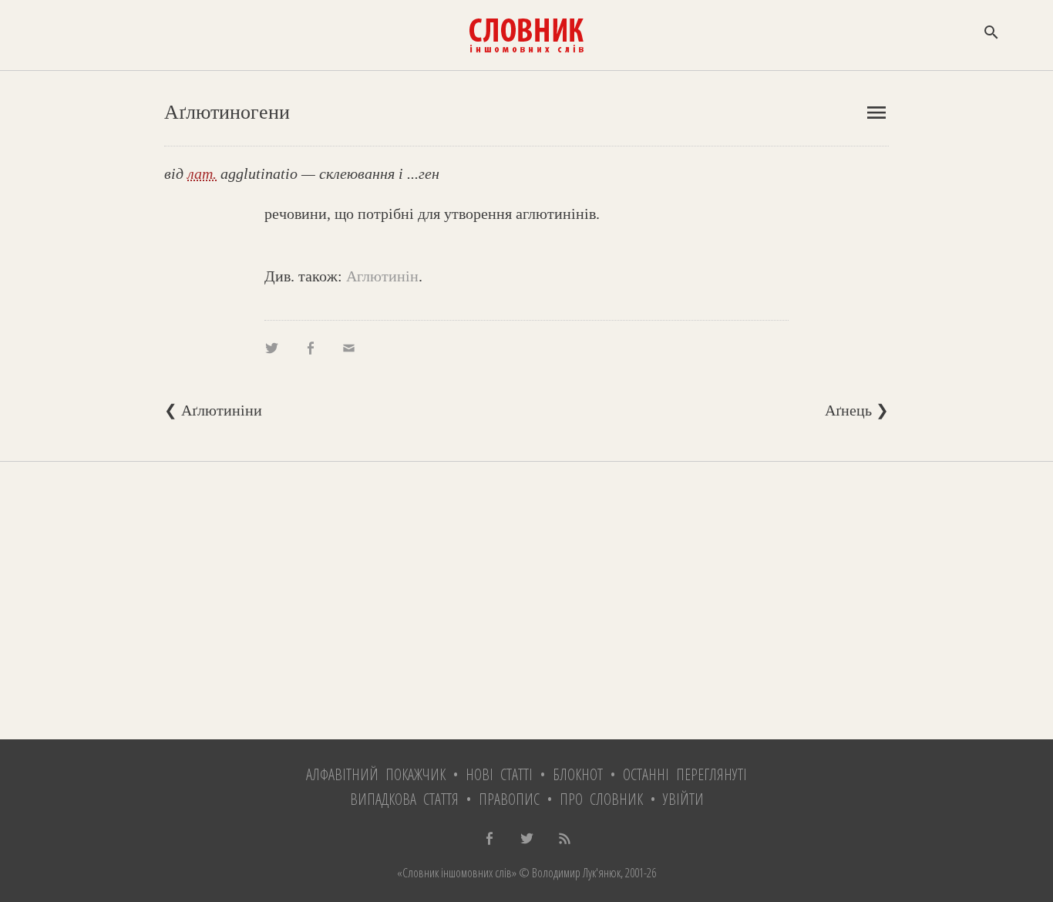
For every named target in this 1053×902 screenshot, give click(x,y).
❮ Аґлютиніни (213, 410)
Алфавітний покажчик (376, 774)
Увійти (683, 799)
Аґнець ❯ (857, 410)
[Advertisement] (526, 600)
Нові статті (499, 774)
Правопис (509, 799)
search (991, 32)
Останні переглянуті (685, 774)
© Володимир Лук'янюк (568, 872)
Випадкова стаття (404, 799)
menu (876, 112)
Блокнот (578, 774)
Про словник (601, 799)
